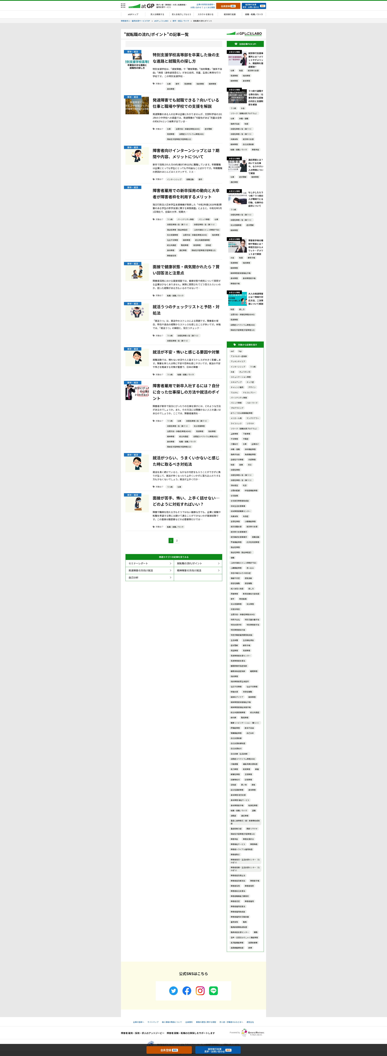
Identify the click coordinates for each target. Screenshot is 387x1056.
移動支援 (234, 691)
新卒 (177, 83)
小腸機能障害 (250, 521)
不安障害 (234, 438)
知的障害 (200, 83)
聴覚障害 (184, 245)
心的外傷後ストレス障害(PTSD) (206, 229)
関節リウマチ (252, 828)
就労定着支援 (236, 526)
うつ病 (169, 219)
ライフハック (236, 423)
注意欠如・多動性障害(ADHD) (188, 129)
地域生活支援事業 (238, 506)
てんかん (234, 392)
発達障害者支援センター (241, 655)
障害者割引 (235, 854)
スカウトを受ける (205, 14)
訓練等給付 (235, 779)
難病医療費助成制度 (239, 927)
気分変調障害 (172, 235)
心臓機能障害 (236, 568)
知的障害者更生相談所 (240, 681)
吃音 (245, 485)
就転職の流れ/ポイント (189, 563)
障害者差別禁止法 (238, 875)
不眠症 (245, 438)
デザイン (252, 387)
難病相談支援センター (240, 932)
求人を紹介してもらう (181, 14)
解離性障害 (235, 774)
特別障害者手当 (253, 624)
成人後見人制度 (237, 588)
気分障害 (250, 604)
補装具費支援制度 (250, 764)
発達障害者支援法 (238, 660)
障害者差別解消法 (238, 880)
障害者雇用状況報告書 (240, 916)
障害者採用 (171, 255)
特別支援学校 (236, 624)
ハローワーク (252, 402)
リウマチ (250, 423)
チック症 (250, 382)
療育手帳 (251, 257)
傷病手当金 (235, 123)
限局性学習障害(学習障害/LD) (179, 139)
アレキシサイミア (238, 361)
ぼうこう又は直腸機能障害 (241, 413)
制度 (241, 70)
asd (232, 351)
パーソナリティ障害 (185, 219)
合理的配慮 (235, 490)
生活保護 (234, 640)
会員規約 (189, 1022)
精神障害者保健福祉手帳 (240, 273)
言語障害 (248, 774)
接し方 (242, 309)
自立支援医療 (248, 144)
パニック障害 (204, 219)
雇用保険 (234, 922)
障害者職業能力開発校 (240, 896)
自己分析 (133, 577)
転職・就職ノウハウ (175, 295)
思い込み (250, 568)
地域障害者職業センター (241, 511)
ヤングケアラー (253, 418)
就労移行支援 (230, 14)
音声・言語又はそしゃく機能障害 (244, 937)
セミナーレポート (138, 563)
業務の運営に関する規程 (206, 1022)
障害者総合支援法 (238, 891)
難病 (245, 922)
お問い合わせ (195, 7)
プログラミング (237, 408)
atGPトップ (133, 14)
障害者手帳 (235, 283)
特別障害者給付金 (238, 629)
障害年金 (255, 149)
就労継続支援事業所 (239, 537)
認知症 (208, 245)
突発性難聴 (247, 691)
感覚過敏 (248, 578)
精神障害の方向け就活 (189, 570)
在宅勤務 (234, 495)
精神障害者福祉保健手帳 (241, 707)
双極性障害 (235, 469)
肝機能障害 (235, 728)
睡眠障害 (253, 671)
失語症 (245, 516)
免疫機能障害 (250, 454)
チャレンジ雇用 (237, 387)
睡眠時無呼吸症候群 (239, 666)
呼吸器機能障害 (251, 490)
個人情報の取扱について (172, 1022)
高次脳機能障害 (237, 942)
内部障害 (252, 459)
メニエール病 (236, 418)
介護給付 (234, 444)
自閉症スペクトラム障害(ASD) (191, 134)
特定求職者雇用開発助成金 (241, 635)
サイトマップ (153, 1022)
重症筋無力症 (236, 828)
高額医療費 (252, 942)
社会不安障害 (172, 240)
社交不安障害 (236, 686)
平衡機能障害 (236, 542)
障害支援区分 (248, 839)
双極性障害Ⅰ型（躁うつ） (205, 224)
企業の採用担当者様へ (206, 4)
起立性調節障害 (237, 789)
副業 (241, 464)
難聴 (255, 932)
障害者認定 (235, 901)
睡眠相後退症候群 (238, 671)
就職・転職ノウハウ (254, 14)
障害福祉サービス (238, 844)
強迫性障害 (235, 547)
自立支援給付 (236, 748)
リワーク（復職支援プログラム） (244, 113)
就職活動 (190, 179)
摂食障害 (234, 593)
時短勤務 (243, 599)
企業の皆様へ (138, 1022)
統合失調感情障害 (202, 240)
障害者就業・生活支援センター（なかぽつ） (245, 869)
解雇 (257, 769)
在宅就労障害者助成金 (240, 500)
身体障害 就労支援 (238, 795)
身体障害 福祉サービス (240, 800)
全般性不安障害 (237, 459)
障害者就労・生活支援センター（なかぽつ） (245, 861)
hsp (240, 351)
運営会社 (250, 1022)
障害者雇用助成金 (238, 911)
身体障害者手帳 (249, 278)
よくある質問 (209, 7)
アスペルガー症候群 (239, 356)
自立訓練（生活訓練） (240, 753)
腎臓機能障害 (236, 733)
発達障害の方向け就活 (141, 570)
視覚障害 (197, 245)
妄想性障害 (235, 521)
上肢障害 (234, 433)
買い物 (244, 784)
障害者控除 (249, 886)
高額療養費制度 (237, 947)
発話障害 (234, 650)
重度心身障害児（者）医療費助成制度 (245, 822)
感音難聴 (248, 583)
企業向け (255, 444)
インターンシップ (174, 179)
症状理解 (208, 129)
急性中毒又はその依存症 (241, 573)
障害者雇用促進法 (238, 906)
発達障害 (188, 83)
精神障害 (212, 83)
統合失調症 (171, 245)
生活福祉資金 (248, 640)
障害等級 (253, 844)
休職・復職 (243, 118)
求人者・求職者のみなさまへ (231, 1022)
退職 (254, 810)
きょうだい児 (244, 371)
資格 (253, 784)
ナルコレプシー (249, 392)
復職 (232, 557)
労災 (250, 464)
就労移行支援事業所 (239, 531)
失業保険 (234, 139)
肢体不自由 (249, 728)
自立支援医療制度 (238, 743)
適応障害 (183, 250)
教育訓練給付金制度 (251, 593)
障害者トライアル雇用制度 (241, 849)
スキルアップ (236, 382)
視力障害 (234, 769)
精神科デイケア (237, 697)
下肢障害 (246, 433)
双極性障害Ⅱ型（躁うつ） (178, 224)
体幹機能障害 (250, 449)
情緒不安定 (235, 578)
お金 (243, 108)
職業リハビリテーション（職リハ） (245, 722)
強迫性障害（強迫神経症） (178, 229)
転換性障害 (252, 805)
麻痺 (250, 947)
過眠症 (233, 815)
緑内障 (233, 717)
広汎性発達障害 (253, 542)
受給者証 (234, 485)
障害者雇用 (249, 901)
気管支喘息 (235, 609)
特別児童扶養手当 (252, 619)
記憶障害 (248, 779)
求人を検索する (157, 14)
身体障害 (170, 89)
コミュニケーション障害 (241, 377)
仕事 (169, 83)
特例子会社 (235, 619)
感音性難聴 (235, 583)
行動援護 (234, 764)
